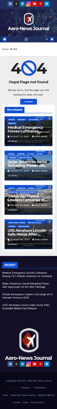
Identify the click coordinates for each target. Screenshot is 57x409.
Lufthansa (34, 119)
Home (5, 49)
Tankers (12, 158)
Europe (12, 119)
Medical (12, 123)
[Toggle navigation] (26, 39)
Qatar (39, 154)
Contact (17, 402)
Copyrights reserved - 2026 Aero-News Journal (28, 380)
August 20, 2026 (20, 239)
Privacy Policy (37, 402)
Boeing (12, 154)
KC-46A (31, 154)
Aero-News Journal (28, 28)
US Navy (12, 226)
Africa (12, 188)
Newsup (25, 387)
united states (25, 158)
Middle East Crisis (17, 223)
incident (22, 119)
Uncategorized (29, 192)
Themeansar (40, 387)
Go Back (28, 102)
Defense (21, 154)
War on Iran (23, 226)
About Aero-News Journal (22, 395)
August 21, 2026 (20, 136)
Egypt (40, 188)
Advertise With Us (46, 395)
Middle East (14, 192)
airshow (21, 188)
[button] (47, 39)
